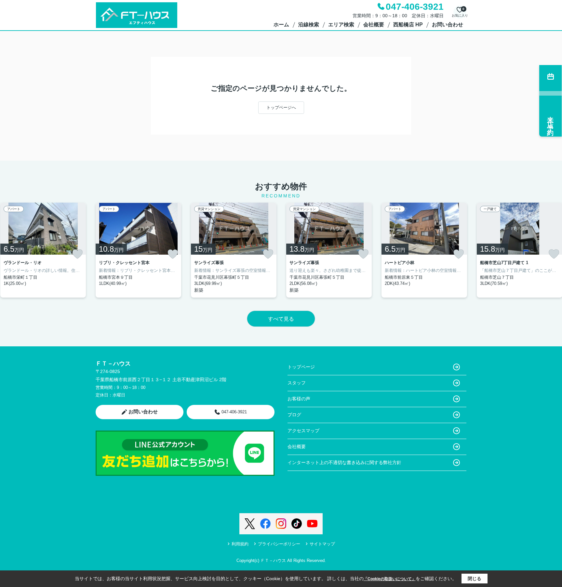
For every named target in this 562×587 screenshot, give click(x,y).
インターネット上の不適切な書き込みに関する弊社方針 (344, 462)
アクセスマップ (303, 430)
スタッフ (297, 382)
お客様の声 (299, 398)
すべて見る (281, 319)
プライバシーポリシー (279, 543)
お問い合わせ (447, 24)
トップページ (301, 366)
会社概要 (373, 24)
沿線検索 (308, 24)
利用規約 (240, 543)
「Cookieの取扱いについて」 (390, 579)
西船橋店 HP (408, 24)
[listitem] (138, 250)
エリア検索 (341, 24)
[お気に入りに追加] (77, 254)
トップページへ (281, 107)
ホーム (281, 24)
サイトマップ (322, 543)
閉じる (474, 578)
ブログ (294, 414)
